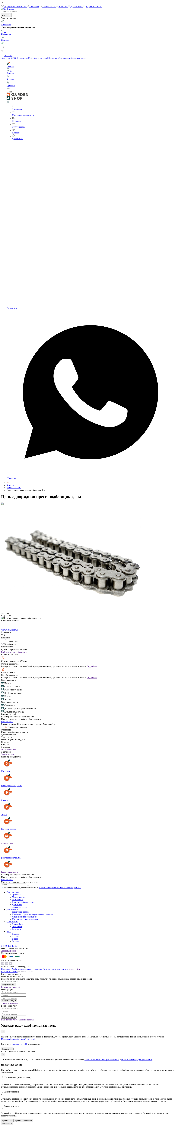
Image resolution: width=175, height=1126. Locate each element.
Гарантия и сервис (20, 912)
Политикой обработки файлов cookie (18, 1039)
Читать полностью (9, 630)
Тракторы (16, 895)
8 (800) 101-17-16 (94, 6)
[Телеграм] (3, 964)
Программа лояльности (15, 6)
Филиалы (34, 6)
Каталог (8, 55)
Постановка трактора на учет (25, 919)
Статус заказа (49, 6)
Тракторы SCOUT (10, 58)
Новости (63, 6)
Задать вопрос (7, 754)
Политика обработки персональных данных (32, 914)
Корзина (5, 40)
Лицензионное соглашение (24, 917)
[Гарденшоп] (8, 483)
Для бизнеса (77, 6)
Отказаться (7, 1123)
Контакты (16, 929)
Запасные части (78, 58)
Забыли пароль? (26, 1020)
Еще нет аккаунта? (9, 1020)
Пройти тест (7, 721)
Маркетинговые (11, 1106)
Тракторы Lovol (40, 58)
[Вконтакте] (10, 964)
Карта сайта (74, 969)
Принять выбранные (23, 1121)
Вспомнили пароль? (10, 987)
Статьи (15, 936)
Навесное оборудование (59, 58)
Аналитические (11, 1092)
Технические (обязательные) (17, 1077)
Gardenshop (17, 924)
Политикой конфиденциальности (136, 1059)
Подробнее (92, 666)
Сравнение (6, 23)
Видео (15, 939)
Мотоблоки (17, 899)
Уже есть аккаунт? (9, 1003)
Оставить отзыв (8, 749)
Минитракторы (19, 897)
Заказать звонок (8, 951)
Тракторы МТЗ (26, 58)
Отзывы (16, 941)
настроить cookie (20, 1044)
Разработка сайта (9, 971)
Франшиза (17, 926)
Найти (5, 16)
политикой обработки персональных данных (60, 887)
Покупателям (13, 892)
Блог (9, 931)
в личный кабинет (14, 652)
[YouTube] (7, 964)
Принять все (7, 1049)
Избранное (6, 32)
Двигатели (17, 904)
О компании (12, 921)
